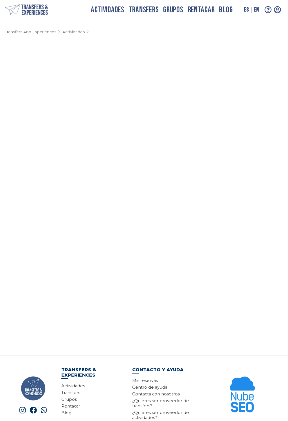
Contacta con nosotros (156, 394)
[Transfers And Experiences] (32, 10)
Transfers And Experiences (30, 32)
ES (246, 9)
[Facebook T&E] (33, 410)
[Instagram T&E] (22, 410)
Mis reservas (145, 380)
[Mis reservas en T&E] (277, 9)
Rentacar (201, 10)
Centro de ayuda (149, 387)
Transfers (144, 10)
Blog (226, 10)
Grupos (173, 10)
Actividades (107, 10)
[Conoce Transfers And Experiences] (33, 388)
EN (256, 9)
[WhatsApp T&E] (44, 410)
